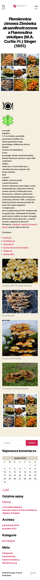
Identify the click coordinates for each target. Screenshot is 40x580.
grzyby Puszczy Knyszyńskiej (15, 247)
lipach (4, 227)
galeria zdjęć (8, 254)
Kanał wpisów (8, 556)
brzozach (33, 224)
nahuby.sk (7, 251)
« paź (5, 489)
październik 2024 (10, 525)
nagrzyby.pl (8, 244)
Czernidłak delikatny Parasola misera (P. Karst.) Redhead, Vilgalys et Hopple (19, 510)
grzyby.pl (7, 237)
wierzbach (16, 224)
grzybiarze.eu (9, 241)
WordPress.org (9, 563)
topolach (24, 224)
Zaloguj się (7, 553)
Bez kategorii (8, 541)
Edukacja (6, 502)
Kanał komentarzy (11, 560)
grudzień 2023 (9, 528)
